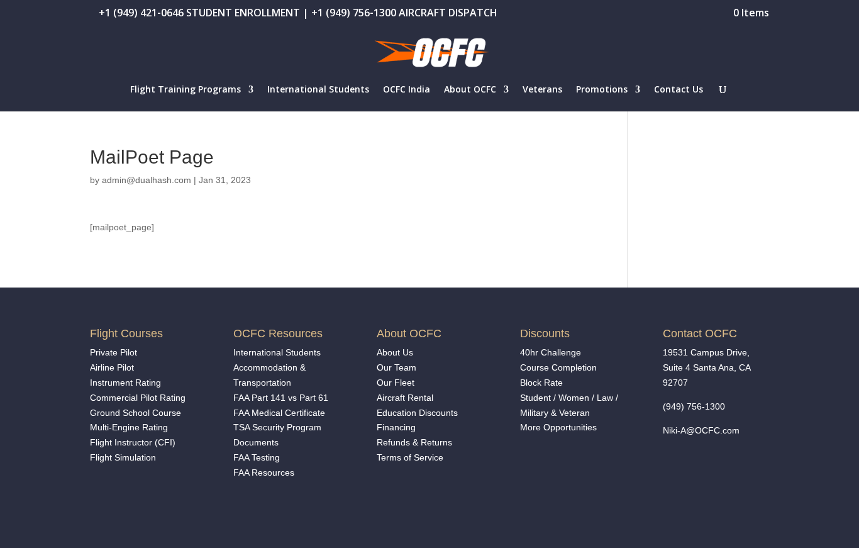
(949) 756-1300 (694, 406)
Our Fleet (395, 382)
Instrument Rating (125, 382)
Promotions (602, 90)
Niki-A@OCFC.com (701, 430)
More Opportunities (559, 427)
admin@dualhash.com (146, 180)
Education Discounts (417, 413)
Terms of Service (410, 457)
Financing (396, 427)
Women (573, 398)
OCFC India (406, 90)
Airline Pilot (112, 367)
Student (535, 398)
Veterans (542, 90)
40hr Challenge (550, 352)
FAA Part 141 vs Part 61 (280, 398)
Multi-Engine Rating (129, 427)
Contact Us (678, 90)
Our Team (396, 367)
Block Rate (541, 382)
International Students (318, 90)
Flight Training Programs (185, 90)
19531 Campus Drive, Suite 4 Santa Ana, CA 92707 (706, 367)
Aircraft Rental (405, 398)
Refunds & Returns (414, 442)
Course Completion (558, 367)
